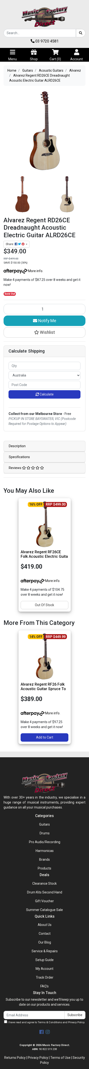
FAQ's (44, 986)
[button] (44, 332)
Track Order (44, 977)
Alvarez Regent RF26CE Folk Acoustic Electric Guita (44, 554)
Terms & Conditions (50, 1022)
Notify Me (46, 320)
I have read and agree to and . (46, 1022)
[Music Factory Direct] (44, 17)
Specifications (19, 457)
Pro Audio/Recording (44, 842)
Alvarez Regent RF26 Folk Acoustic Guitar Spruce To (43, 686)
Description (17, 446)
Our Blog (44, 942)
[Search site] (80, 33)
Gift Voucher (44, 901)
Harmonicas (45, 851)
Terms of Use (60, 1058)
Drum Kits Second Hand (44, 892)
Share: (10, 244)
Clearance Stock (44, 883)
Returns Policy (15, 1058)
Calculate (46, 394)
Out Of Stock (44, 605)
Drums (45, 833)
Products (44, 868)
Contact (45, 933)
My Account (44, 969)
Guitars (44, 824)
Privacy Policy (76, 1022)
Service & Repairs (45, 951)
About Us (45, 925)
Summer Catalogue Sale (44, 910)
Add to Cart (44, 737)
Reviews (15, 468)
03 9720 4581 (46, 41)
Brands (44, 859)
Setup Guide (44, 960)
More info (34, 271)
